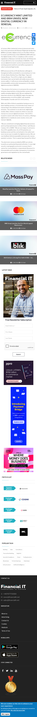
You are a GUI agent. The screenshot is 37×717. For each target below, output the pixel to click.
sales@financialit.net (11, 600)
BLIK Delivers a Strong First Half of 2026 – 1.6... (18, 257)
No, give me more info (18, 710)
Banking (5, 549)
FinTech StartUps (16, 561)
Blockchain (6, 561)
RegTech (19, 553)
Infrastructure (7, 564)
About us (4, 613)
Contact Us (5, 620)
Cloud (18, 557)
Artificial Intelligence (19, 564)
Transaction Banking (8, 553)
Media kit (4, 627)
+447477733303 (9, 594)
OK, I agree (5, 714)
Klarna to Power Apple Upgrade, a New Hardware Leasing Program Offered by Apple (25, 9)
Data (11, 549)
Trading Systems (27, 557)
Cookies (4, 624)
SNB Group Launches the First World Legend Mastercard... (19, 224)
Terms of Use (5, 631)
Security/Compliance (8, 557)
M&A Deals (27, 561)
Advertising (5, 617)
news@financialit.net (11, 597)
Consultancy (19, 549)
